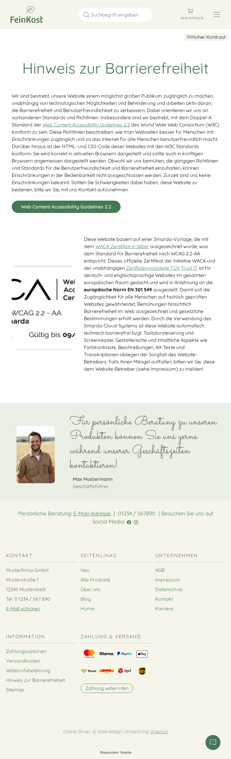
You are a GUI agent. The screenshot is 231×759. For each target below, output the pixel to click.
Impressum (167, 580)
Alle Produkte (95, 580)
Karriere (164, 609)
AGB (160, 570)
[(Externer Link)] (43, 308)
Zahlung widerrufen (106, 688)
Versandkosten (23, 661)
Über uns (90, 589)
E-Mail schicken (23, 609)
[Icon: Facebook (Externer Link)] (129, 521)
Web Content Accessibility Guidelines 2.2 (86, 125)
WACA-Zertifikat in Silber (122, 246)
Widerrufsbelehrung (28, 670)
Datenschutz (169, 589)
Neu (85, 570)
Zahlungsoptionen (26, 651)
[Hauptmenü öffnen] (216, 14)
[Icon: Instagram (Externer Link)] (136, 521)
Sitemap (15, 690)
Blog (86, 599)
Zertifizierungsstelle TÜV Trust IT (162, 268)
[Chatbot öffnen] (212, 742)
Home (87, 609)
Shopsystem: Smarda (115, 753)
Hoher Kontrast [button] (208, 37)
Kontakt (164, 599)
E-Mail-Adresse (92, 513)
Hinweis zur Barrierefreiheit (35, 680)
